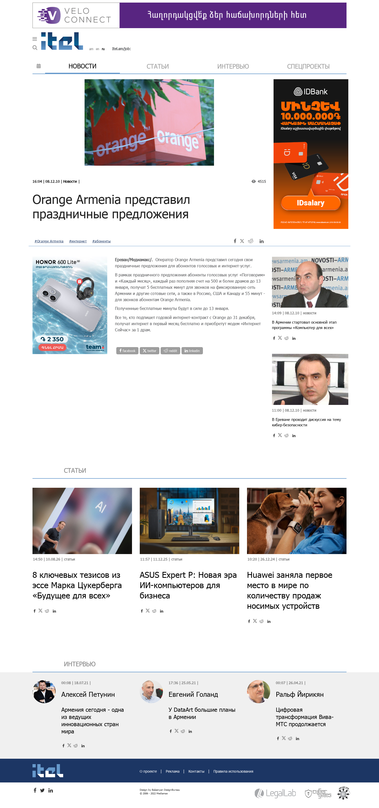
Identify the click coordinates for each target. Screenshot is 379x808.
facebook (128, 351)
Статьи (69, 559)
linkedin (194, 351)
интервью (233, 66)
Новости (70, 181)
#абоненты (101, 241)
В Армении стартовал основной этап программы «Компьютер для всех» (304, 325)
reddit (172, 351)
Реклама (173, 771)
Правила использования (233, 771)
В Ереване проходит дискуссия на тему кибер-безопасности (306, 422)
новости (82, 66)
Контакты (196, 771)
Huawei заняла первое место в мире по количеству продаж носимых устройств (289, 590)
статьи (158, 66)
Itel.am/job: (121, 48)
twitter (151, 351)
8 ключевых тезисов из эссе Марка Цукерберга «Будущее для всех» (77, 585)
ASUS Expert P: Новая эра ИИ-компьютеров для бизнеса (188, 585)
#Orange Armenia (49, 241)
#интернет (78, 241)
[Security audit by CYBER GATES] (318, 793)
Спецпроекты (308, 66)
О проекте (149, 771)
